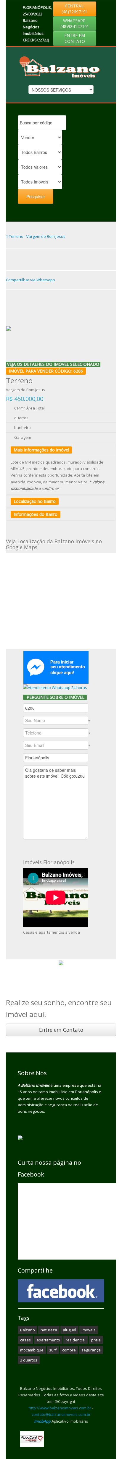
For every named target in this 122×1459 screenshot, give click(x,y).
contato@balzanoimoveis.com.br (61, 1414)
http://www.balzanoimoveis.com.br (60, 1408)
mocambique (32, 1350)
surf (53, 1350)
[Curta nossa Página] (61, 1290)
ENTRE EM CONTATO (74, 38)
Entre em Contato (61, 1029)
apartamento (48, 1340)
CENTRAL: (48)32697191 (75, 8)
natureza (49, 1330)
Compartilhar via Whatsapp (30, 279)
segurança (91, 1350)
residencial (76, 1340)
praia (96, 1340)
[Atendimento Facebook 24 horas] (56, 667)
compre (69, 1350)
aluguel (69, 1330)
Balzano (27, 1330)
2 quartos (28, 1360)
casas (25, 1340)
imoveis (89, 1330)
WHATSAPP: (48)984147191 (74, 23)
